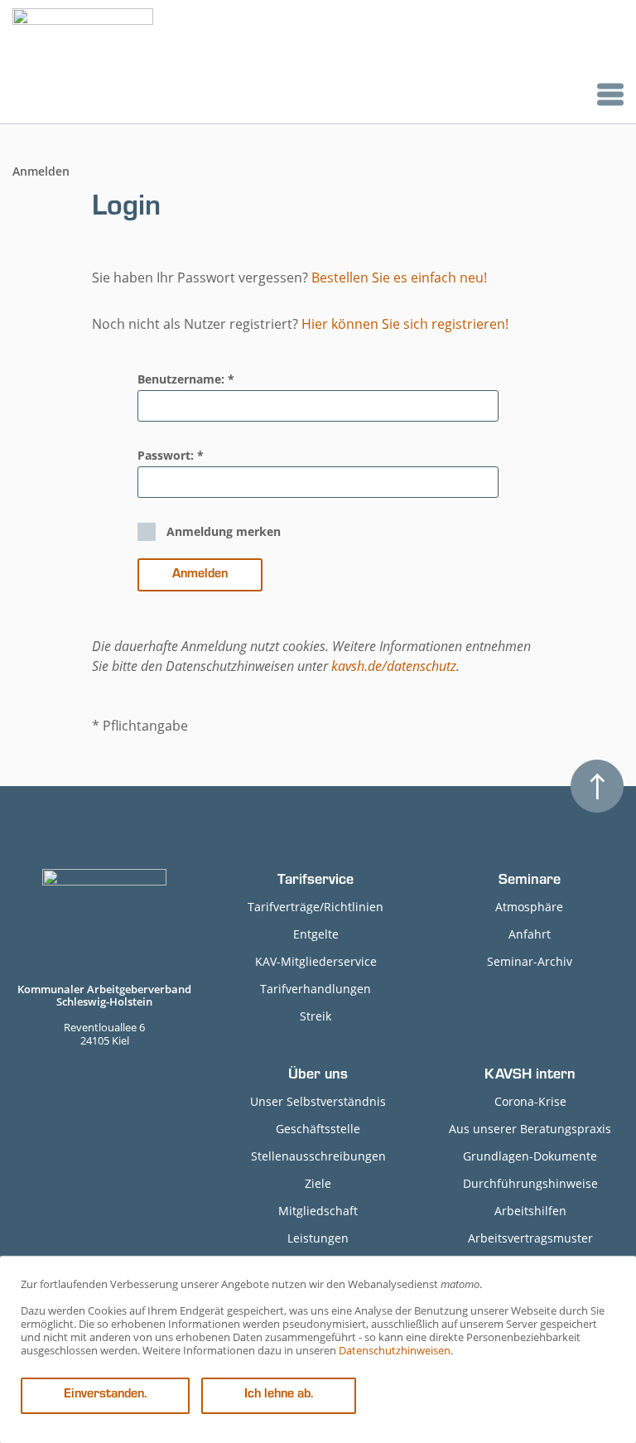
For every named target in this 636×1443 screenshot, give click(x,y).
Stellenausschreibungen (318, 1156)
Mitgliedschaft (318, 1211)
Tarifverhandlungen (315, 989)
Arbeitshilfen (530, 1211)
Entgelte (316, 934)
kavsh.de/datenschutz (393, 666)
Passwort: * (170, 455)
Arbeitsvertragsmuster (530, 1238)
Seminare (530, 881)
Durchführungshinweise (530, 1183)
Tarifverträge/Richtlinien (315, 907)
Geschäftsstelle (318, 1129)
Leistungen (318, 1238)
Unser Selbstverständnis (318, 1101)
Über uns (318, 1076)
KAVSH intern (530, 1076)
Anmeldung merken (223, 531)
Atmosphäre (529, 907)
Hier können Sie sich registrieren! (404, 324)
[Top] (597, 786)
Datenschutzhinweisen (394, 1350)
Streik (315, 1016)
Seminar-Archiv (529, 961)
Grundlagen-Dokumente (530, 1156)
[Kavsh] (82, 61)
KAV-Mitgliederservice (316, 961)
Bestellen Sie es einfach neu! (399, 277)
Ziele (318, 1183)
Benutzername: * (185, 379)
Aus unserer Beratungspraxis (530, 1129)
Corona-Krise (530, 1101)
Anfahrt (529, 934)
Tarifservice (315, 881)
